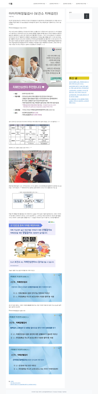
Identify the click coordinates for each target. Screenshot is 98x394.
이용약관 (64, 391)
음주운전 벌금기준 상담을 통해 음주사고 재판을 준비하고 (23, 384)
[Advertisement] (79, 47)
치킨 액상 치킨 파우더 (15, 382)
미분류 (11, 381)
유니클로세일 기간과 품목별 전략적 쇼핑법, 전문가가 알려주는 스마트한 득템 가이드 (79, 100)
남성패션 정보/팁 (67, 3)
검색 (70, 12)
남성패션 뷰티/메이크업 (39, 3)
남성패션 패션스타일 (81, 3)
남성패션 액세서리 (54, 3)
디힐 (10, 4)
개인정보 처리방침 (57, 391)
